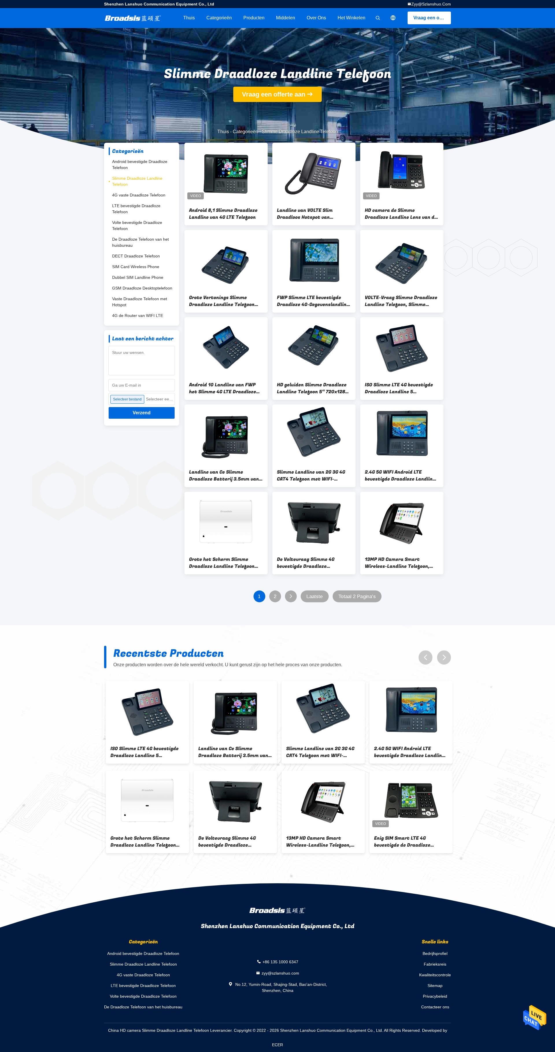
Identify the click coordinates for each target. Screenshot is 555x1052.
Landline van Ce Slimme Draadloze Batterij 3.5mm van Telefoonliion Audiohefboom (224, 476)
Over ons (316, 17)
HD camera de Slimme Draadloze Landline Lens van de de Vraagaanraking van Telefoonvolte (401, 214)
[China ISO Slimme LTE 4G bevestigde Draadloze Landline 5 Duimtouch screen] (401, 347)
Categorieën (219, 17)
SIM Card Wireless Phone (135, 266)
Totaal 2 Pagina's (356, 596)
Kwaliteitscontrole (435, 975)
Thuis (189, 17)
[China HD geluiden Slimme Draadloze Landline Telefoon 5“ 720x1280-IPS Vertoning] (314, 347)
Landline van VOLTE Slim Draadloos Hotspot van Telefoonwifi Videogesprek (307, 214)
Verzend (142, 412)
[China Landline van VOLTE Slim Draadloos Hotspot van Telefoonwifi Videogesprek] (314, 172)
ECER (277, 1044)
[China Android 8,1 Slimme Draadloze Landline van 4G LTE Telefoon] (226, 172)
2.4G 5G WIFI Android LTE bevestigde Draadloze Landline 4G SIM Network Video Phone (400, 476)
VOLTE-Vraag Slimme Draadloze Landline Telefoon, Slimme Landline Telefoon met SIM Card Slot (401, 301)
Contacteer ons (435, 1007)
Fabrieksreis (435, 964)
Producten (253, 17)
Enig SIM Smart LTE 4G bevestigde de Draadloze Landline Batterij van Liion (403, 842)
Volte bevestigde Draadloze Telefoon (137, 225)
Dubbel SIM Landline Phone (137, 277)
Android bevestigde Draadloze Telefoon (139, 164)
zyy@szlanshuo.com (431, 4)
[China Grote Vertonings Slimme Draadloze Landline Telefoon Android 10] (226, 260)
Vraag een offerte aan (432, 17)
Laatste (314, 596)
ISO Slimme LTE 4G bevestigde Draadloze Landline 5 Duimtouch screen (399, 388)
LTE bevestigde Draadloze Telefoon (136, 208)
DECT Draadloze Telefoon (136, 256)
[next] (444, 657)
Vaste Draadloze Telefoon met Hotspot (139, 301)
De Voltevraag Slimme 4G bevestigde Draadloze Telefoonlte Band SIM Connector (305, 563)
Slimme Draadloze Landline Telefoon (137, 181)
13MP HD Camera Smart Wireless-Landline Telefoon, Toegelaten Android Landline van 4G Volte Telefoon (397, 563)
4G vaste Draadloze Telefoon (138, 195)
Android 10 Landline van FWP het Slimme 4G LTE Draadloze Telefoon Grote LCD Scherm (222, 388)
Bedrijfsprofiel (435, 953)
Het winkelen (351, 17)
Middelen (285, 17)
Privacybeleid (435, 996)
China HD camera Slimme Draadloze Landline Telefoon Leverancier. (171, 1030)
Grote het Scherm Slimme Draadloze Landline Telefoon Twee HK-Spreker (222, 563)
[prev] (425, 657)
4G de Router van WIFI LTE (137, 315)
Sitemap (435, 985)
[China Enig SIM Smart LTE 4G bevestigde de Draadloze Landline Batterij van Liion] (409, 800)
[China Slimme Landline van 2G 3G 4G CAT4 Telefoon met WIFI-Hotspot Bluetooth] (314, 434)
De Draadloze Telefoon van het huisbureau (140, 242)
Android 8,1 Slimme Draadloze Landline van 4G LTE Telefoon (223, 214)
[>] (291, 596)
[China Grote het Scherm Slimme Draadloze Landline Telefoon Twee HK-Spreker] (226, 521)
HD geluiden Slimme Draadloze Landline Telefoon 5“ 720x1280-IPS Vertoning (313, 388)
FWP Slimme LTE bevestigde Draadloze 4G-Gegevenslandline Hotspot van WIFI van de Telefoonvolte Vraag (313, 301)
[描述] (393, 18)
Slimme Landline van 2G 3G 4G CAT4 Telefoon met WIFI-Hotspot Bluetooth (311, 476)
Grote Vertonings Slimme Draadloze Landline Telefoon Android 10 (222, 301)
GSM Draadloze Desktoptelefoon (142, 288)
